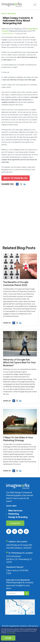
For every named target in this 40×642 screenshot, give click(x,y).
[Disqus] (20, 215)
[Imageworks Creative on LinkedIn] (20, 531)
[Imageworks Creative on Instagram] (26, 531)
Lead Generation (7, 33)
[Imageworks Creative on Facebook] (8, 531)
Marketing (13, 513)
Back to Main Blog (8, 13)
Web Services (15, 510)
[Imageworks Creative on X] (14, 531)
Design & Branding (17, 517)
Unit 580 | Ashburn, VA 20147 (18, 548)
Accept (8, 638)
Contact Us (15, 523)
